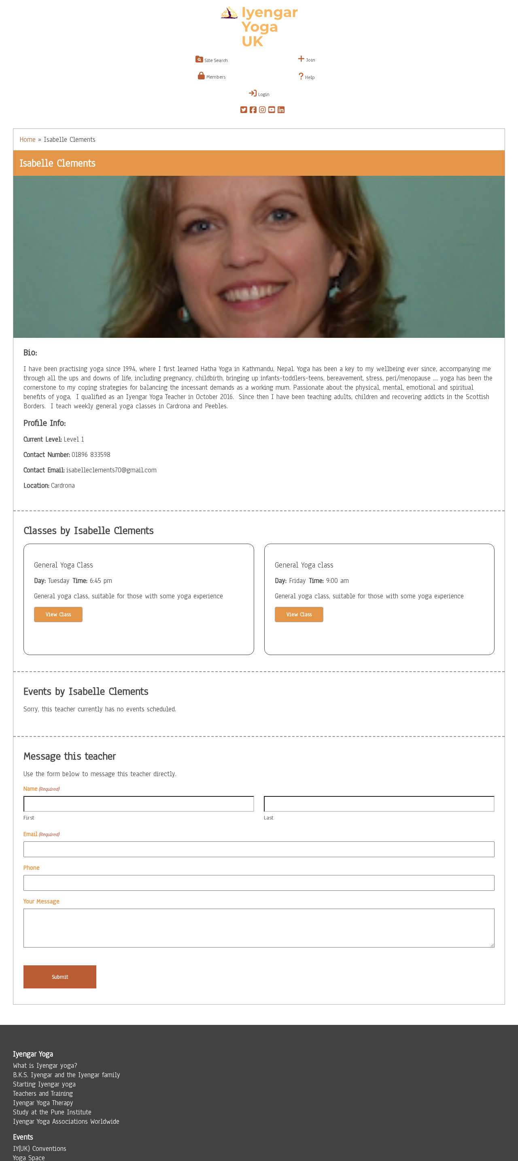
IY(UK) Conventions (39, 1148)
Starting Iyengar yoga (44, 1084)
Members (215, 77)
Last (269, 818)
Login (263, 94)
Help (309, 77)
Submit (60, 976)
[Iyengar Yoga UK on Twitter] (243, 111)
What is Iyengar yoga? (45, 1065)
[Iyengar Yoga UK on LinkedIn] (281, 111)
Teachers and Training (43, 1093)
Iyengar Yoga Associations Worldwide (66, 1121)
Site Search (215, 60)
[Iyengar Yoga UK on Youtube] (271, 111)
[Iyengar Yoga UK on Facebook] (253, 111)
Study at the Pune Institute (52, 1112)
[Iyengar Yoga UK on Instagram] (262, 111)
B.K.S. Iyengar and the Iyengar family (66, 1075)
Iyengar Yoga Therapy (43, 1103)
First (28, 818)
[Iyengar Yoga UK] (259, 27)
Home (27, 139)
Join (310, 60)
